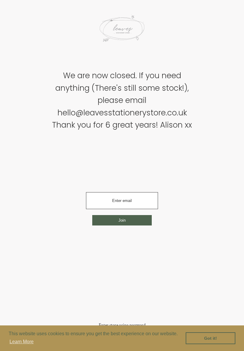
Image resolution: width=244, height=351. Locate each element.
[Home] (122, 30)
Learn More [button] (22, 341)
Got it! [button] (210, 338)
